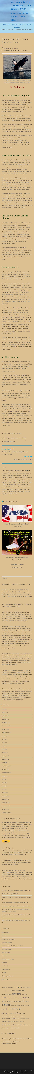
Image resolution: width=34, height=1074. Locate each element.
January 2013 (5, 799)
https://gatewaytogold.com (24, 691)
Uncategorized (6, 979)
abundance (4, 987)
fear (12, 998)
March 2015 (5, 712)
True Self (12, 441)
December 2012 (6, 803)
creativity (4, 990)
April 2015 (4, 709)
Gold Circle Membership (15, 697)
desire (8, 991)
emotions (16, 993)
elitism (18, 438)
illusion (26, 1001)
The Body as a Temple (7, 976)
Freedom (25, 997)
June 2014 (4, 742)
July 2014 (4, 739)
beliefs (6, 438)
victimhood (5, 1028)
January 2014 (5, 759)
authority (10, 987)
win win (17, 1028)
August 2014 (5, 736)
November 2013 (6, 766)
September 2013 (6, 772)
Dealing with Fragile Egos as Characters (12, 906)
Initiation (4, 956)
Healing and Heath (7, 949)
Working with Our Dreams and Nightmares (13, 915)
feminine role (17, 998)
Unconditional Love (21, 1025)
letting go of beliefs (10, 1013)
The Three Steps (6, 894)
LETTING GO (13, 1009)
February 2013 (5, 796)
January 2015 (5, 719)
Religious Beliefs (6, 969)
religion (12, 1021)
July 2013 (4, 779)
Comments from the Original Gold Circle (12, 946)
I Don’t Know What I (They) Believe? (11, 902)
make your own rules (19, 440)
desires (13, 991)
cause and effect (27, 987)
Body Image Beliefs (7, 942)
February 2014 (5, 756)
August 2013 (5, 776)
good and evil (9, 1001)
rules (3, 441)
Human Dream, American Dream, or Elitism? (17, 524)
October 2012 (5, 809)
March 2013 (5, 793)
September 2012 (6, 813)
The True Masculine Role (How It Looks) (17, 557)
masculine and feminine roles (9, 1016)
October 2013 (5, 769)
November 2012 (6, 806)
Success (24, 51)
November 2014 (6, 726)
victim (30, 1025)
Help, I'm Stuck (6, 952)
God (3, 1001)
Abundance (5, 936)
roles (17, 1021)
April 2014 (4, 749)
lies (20, 1013)
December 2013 (6, 762)
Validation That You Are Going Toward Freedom (14, 897)
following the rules (7, 440)
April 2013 (4, 789)
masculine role (21, 1016)
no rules (28, 440)
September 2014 (6, 732)
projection (15, 1018)
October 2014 (5, 729)
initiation (6, 1004)
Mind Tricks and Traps (8, 959)
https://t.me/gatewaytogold (9, 872)
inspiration (13, 1005)
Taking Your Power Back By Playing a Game (13, 920)
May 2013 (4, 786)
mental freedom (6, 1018)
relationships (6, 1021)
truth (12, 1025)
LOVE (23, 1013)
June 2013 (4, 782)
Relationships (5, 966)
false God (24, 994)
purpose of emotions (25, 1018)
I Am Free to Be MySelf (17, 564)
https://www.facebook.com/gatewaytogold (13, 850)
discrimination (20, 991)
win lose (11, 1028)
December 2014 (6, 722)
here (20, 433)
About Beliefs (5, 932)
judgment (23, 1005)
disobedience (12, 438)
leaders (4, 1009)
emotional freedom (6, 994)
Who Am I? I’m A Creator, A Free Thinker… (13, 890)
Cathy (4, 467)
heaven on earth (18, 1001)
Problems (4, 962)
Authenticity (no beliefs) (12, 51)
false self (23, 438)
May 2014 (4, 746)
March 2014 (5, 752)
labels (28, 1005)
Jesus (18, 1005)
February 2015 (5, 716)
